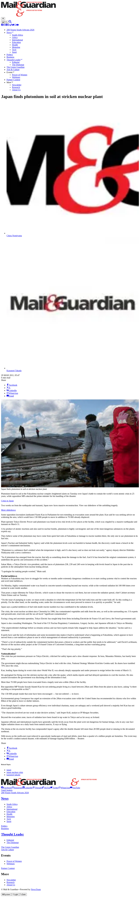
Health (9, 814)
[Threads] (9, 25)
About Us (11, 885)
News (4, 798)
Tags (3, 790)
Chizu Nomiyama (14, 235)
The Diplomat (13, 842)
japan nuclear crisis (15, 772)
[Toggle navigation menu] (3, 18)
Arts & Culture (7, 849)
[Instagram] (4, 25)
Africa (9, 807)
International (12, 809)
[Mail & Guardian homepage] (70, 9)
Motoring (11, 816)
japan (9, 770)
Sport (9, 821)
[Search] (10, 22)
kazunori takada (13, 775)
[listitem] (6, 788)
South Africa (12, 804)
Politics (4, 826)
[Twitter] (13, 25)
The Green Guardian (10, 847)
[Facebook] (2, 25)
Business (5, 828)
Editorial (10, 840)
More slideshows (8, 510)
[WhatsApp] (15, 25)
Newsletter (11, 880)
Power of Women (14, 861)
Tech (9, 819)
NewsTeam (36, 889)
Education (11, 811)
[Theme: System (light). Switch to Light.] (5, 22)
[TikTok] (11, 25)
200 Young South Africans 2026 (15, 792)
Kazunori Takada (14, 370)
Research (10, 882)
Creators (8, 790)
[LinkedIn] (6, 25)
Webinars (11, 864)
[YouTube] (17, 25)
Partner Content (8, 868)
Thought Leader (12, 834)
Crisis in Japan (7, 501)
